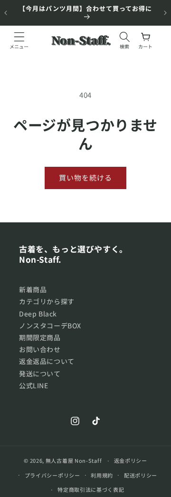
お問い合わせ (40, 349)
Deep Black (38, 313)
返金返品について (47, 361)
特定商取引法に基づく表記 (90, 489)
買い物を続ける (85, 177)
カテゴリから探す (47, 301)
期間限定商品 (40, 337)
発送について (40, 373)
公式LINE (33, 385)
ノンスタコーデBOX (50, 325)
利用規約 (102, 475)
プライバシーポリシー (52, 475)
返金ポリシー (130, 460)
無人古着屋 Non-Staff (74, 460)
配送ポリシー (140, 475)
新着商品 (33, 289)
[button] (19, 40)
